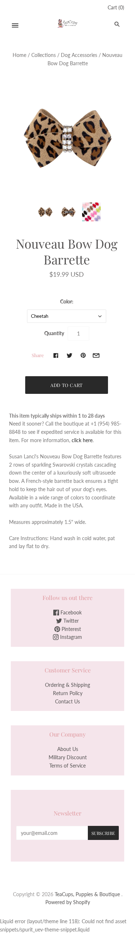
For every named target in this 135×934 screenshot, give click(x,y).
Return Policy (67, 693)
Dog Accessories (79, 55)
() (116, 7)
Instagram (70, 637)
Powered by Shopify (67, 902)
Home (19, 55)
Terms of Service (67, 765)
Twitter (70, 621)
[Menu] (15, 25)
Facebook (70, 612)
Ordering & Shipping (67, 685)
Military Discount (68, 757)
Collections (43, 55)
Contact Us (67, 701)
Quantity (54, 333)
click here (82, 440)
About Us (67, 749)
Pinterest (70, 629)
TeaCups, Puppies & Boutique (87, 894)
